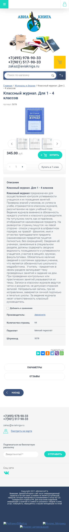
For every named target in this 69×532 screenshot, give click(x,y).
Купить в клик (50, 167)
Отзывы (34, 376)
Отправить (55, 454)
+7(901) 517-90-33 (24, 62)
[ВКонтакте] (43, 353)
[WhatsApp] (62, 353)
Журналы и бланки (25, 85)
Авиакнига (39, 314)
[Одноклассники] (48, 353)
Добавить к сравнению (21, 308)
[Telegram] (52, 353)
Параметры (34, 367)
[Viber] (57, 353)
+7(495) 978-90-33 (24, 58)
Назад (16, 392)
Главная (7, 85)
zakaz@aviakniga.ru (23, 66)
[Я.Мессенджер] (38, 353)
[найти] (52, 75)
